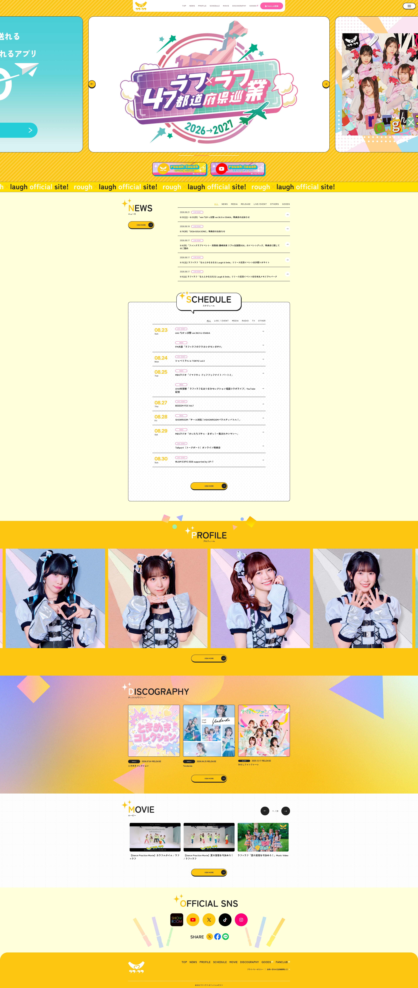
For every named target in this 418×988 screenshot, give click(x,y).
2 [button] (201, 155)
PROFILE (202, 6)
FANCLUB (282, 962)
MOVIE (226, 6)
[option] (209, 84)
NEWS (192, 6)
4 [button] (231, 155)
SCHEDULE (215, 6)
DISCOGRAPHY (239, 6)
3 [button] (216, 155)
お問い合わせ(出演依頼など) (277, 969)
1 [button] (186, 155)
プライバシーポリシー (255, 969)
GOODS (252, 6)
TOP (184, 6)
